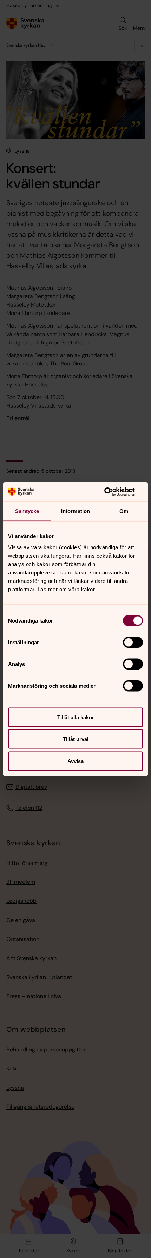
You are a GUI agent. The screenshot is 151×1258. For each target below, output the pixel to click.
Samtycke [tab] (27, 511)
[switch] (133, 642)
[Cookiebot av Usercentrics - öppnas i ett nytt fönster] (112, 491)
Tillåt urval (75, 739)
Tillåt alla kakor (75, 717)
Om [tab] (123, 511)
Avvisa (75, 761)
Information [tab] (75, 511)
